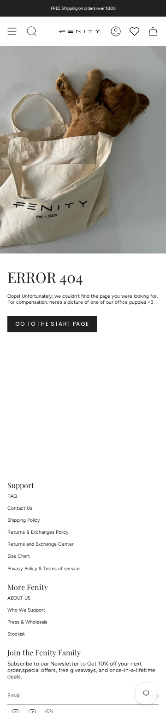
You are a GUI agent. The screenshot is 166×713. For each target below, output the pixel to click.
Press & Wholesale (27, 622)
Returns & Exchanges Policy (38, 532)
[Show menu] (12, 31)
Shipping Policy (23, 520)
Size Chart (18, 556)
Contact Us (19, 508)
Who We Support (26, 610)
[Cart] (153, 31)
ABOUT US (18, 598)
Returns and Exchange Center (40, 544)
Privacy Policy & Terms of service (43, 569)
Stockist (16, 634)
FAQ (12, 496)
